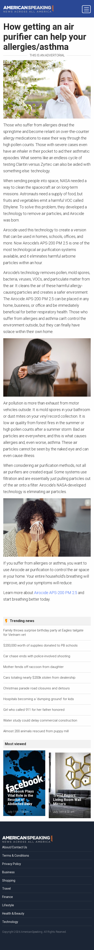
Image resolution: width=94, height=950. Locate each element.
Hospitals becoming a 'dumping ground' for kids (38, 699)
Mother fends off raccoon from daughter (33, 667)
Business (8, 872)
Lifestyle (8, 905)
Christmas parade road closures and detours (36, 688)
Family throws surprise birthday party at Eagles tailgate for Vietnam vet (43, 632)
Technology (10, 922)
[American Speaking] (28, 8)
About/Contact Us (14, 847)
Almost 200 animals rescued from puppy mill (36, 731)
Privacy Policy (11, 864)
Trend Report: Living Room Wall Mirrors (67, 799)
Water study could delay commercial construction (40, 720)
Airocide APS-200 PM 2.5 (55, 592)
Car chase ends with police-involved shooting (36, 656)
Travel (6, 888)
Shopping (8, 880)
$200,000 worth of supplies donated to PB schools (40, 645)
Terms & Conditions (15, 855)
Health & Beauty (13, 913)
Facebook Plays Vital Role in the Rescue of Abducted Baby (21, 797)
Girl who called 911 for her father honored (33, 710)
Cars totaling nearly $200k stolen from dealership (39, 678)
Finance (7, 897)
